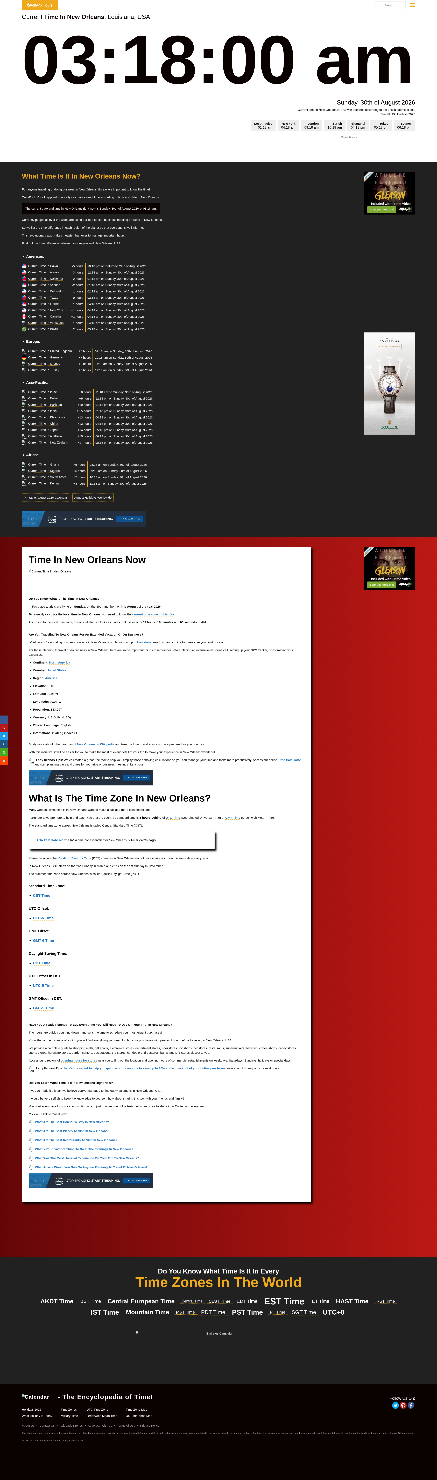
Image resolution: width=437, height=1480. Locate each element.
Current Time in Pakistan (45, 404)
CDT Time (41, 963)
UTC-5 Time (43, 985)
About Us (28, 1425)
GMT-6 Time (43, 940)
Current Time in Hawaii (43, 266)
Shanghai (358, 125)
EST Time (285, 1301)
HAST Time (353, 1301)
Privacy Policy (149, 1425)
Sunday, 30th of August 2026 (376, 102)
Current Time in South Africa (47, 477)
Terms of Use (126, 1425)
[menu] (412, 6)
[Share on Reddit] (4, 760)
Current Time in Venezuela (46, 323)
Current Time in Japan (43, 430)
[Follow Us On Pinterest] (403, 1408)
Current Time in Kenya (43, 483)
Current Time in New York (45, 310)
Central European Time (142, 1301)
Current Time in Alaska (43, 272)
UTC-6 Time (43, 918)
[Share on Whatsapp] (4, 752)
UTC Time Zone (97, 1409)
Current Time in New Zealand (48, 442)
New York (288, 125)
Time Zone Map (136, 1409)
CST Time (41, 895)
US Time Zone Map (139, 1416)
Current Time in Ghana (43, 464)
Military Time (69, 1416)
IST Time (106, 1312)
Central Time (192, 1301)
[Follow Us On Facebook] (411, 1408)
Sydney (404, 125)
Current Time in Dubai (43, 398)
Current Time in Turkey (43, 370)
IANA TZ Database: (50, 840)
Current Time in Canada (44, 316)
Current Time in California (45, 278)
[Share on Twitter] (4, 736)
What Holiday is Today (37, 1416)
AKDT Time (57, 1301)
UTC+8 (333, 1312)
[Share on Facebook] (4, 720)
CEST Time (220, 1301)
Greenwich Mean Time (102, 1416)
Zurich (335, 125)
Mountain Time (148, 1312)
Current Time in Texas (43, 297)
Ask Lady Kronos (71, 1425)
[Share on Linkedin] (4, 744)
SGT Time (305, 1312)
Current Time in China (43, 423)
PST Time (248, 1312)
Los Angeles (263, 125)
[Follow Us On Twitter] (396, 1408)
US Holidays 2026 (403, 114)
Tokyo (381, 125)
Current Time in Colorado (45, 291)
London (311, 125)
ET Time (321, 1301)
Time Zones (69, 1409)
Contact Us (47, 1425)
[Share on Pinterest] (4, 728)
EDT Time (248, 1301)
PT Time (278, 1312)
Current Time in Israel (43, 392)
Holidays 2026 (31, 1409)
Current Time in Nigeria (44, 471)
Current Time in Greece (44, 363)
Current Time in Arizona (44, 285)
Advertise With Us (100, 1425)
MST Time (186, 1312)
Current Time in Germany (45, 357)
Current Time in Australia (45, 436)
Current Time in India (42, 411)
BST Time (91, 1301)
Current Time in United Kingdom (50, 351)
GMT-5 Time (43, 1008)
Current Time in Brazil (43, 329)
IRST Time (385, 1301)
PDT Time (214, 1312)
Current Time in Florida (43, 304)
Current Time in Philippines (46, 417)
